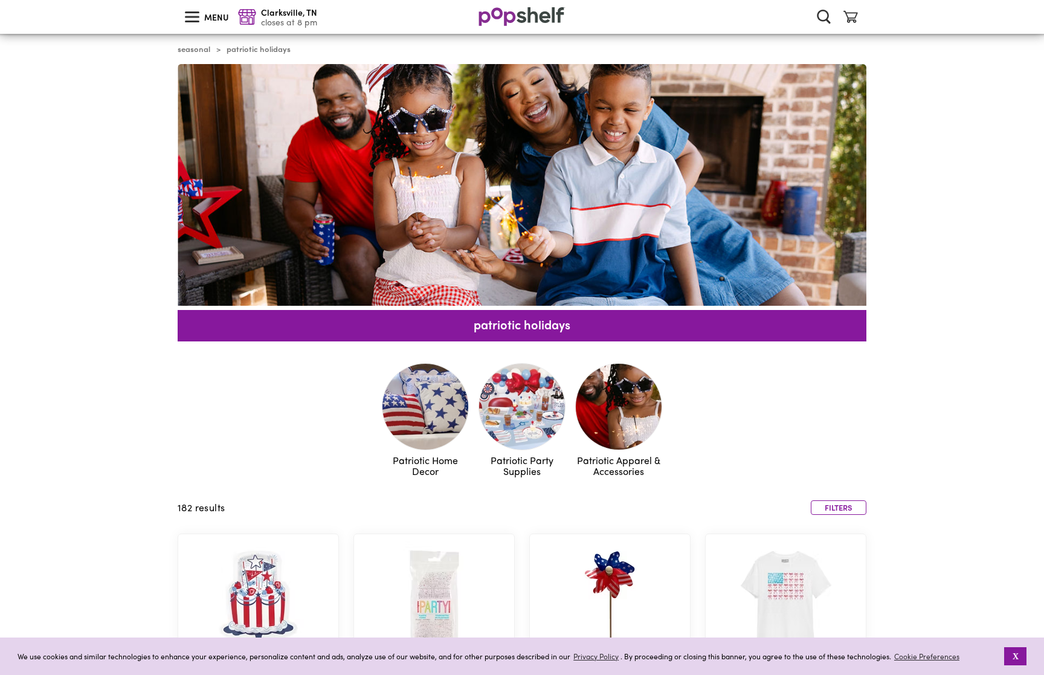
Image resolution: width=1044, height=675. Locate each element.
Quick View (258, 601)
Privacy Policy (596, 656)
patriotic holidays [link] (259, 49)
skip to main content (5, 0)
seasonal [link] (194, 49)
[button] (996, 656)
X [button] (1016, 656)
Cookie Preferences (926, 656)
